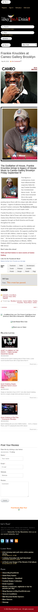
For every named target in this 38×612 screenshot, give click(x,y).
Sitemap (5, 602)
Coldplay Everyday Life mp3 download (16, 558)
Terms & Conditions (9, 594)
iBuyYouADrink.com (15, 609)
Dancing (5, 296)
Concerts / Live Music (9, 295)
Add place (18, 8)
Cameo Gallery (27, 301)
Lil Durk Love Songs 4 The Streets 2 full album (19, 562)
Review (3, 480)
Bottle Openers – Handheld (12, 578)
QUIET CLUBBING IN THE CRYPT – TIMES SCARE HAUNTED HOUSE (9, 352)
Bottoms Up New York (6, 261)
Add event (27, 8)
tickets (35, 302)
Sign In (11, 8)
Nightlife (5, 298)
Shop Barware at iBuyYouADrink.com (16, 591)
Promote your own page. (19, 261)
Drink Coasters (7, 584)
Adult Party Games (9, 575)
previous (4, 307)
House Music (28, 302)
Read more (33, 364)
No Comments (16, 61)
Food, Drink (12, 296)
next (35, 307)
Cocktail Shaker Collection (12, 581)
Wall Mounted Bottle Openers (13, 597)
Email (3, 463)
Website (3, 472)
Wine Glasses (7, 599)
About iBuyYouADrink (10, 573)
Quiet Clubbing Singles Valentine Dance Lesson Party (9, 385)
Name (3, 455)
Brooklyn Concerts (16, 301)
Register (4, 8)
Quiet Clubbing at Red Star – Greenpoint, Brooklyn (10, 418)
